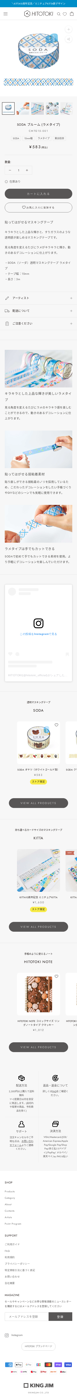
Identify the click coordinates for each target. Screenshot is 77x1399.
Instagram (17, 1335)
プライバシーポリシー (17, 1264)
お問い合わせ (12, 1277)
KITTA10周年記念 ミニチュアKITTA (39, 897)
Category (10, 1198)
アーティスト (20, 298)
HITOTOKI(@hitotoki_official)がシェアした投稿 (39, 675)
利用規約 (10, 1257)
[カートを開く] (71, 14)
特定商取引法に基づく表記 (20, 1270)
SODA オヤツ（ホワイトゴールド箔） (38, 770)
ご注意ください (22, 323)
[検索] (59, 13)
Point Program (13, 1224)
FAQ (54, 1091)
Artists (8, 1217)
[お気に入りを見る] (65, 14)
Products (10, 1191)
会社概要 (10, 1283)
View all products (38, 803)
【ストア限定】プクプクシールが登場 (38, 3)
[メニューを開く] (6, 13)
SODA (16, 138)
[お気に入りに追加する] (56, 724)
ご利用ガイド (12, 1244)
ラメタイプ (44, 138)
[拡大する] (68, 29)
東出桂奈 (59, 138)
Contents (10, 1211)
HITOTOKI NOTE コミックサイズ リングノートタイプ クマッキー (39, 1023)
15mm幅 (28, 138)
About (8, 1204)
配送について (21, 311)
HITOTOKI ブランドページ (38, 1346)
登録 (60, 1317)
